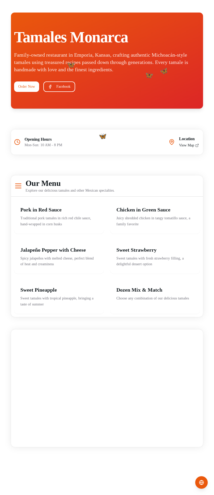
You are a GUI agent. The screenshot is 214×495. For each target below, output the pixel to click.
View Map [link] (186, 145)
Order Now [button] (26, 87)
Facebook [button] (63, 87)
